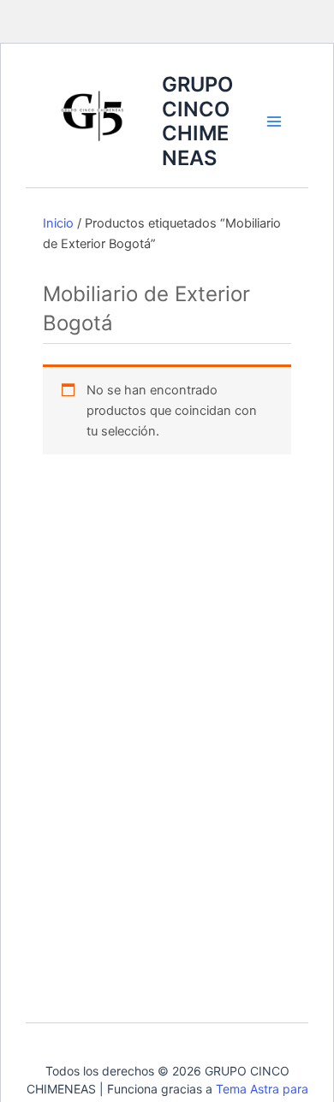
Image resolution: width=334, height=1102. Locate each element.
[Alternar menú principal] (273, 121)
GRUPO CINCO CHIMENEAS (197, 120)
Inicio (58, 223)
